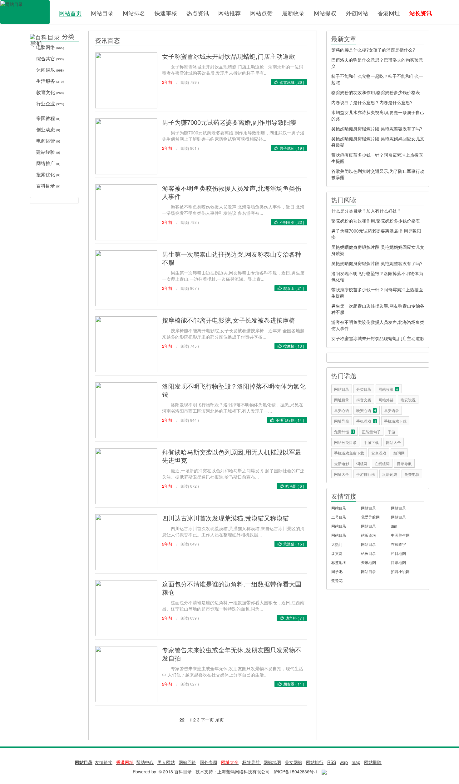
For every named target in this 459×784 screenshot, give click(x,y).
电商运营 (48, 140)
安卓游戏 (378, 452)
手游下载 (371, 442)
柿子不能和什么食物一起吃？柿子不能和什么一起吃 (377, 79)
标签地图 (338, 562)
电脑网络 (51, 47)
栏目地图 (398, 553)
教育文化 (50, 92)
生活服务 (50, 81)
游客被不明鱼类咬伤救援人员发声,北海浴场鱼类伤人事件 (231, 192)
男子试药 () (291, 148)
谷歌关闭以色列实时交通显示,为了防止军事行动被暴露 (377, 174)
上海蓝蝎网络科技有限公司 (244, 771)
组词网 (399, 452)
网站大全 (393, 442)
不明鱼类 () (291, 222)
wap (344, 762)
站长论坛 (368, 535)
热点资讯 (197, 13)
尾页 (219, 719)
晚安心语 (366, 410)
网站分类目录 (345, 442)
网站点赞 (261, 13)
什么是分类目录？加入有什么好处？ (366, 211)
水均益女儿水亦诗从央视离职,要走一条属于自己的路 (377, 115)
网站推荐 (229, 13)
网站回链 (187, 762)
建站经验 (48, 151)
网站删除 (373, 762)
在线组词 (382, 463)
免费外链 (344, 431)
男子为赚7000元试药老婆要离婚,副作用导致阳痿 (229, 122)
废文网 (337, 553)
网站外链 (385, 399)
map (356, 762)
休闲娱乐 (50, 69)
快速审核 (166, 13)
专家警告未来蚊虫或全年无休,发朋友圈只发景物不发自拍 (231, 653)
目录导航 (404, 463)
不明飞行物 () (290, 420)
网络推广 (49, 163)
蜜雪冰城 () (291, 82)
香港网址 (389, 13)
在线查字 (398, 544)
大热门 (337, 544)
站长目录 (368, 553)
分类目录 (363, 389)
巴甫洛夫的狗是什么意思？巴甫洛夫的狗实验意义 (377, 63)
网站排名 (134, 13)
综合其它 (50, 58)
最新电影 (341, 463)
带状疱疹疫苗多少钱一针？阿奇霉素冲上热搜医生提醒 (377, 158)
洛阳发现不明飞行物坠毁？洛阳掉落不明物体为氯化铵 (234, 390)
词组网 (362, 463)
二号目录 (338, 517)
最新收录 (293, 13)
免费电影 (411, 474)
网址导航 (341, 421)
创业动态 (48, 129)
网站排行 (314, 762)
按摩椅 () (293, 346)
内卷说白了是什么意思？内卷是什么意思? (371, 102)
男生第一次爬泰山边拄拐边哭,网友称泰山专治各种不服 (231, 258)
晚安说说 (408, 399)
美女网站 (293, 762)
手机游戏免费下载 (349, 452)
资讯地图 (368, 562)
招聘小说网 (400, 571)
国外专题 (208, 762)
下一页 (207, 719)
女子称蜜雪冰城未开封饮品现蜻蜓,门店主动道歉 (228, 56)
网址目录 (341, 399)
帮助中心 (145, 762)
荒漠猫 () (293, 543)
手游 (391, 431)
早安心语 (341, 410)
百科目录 (25, 12)
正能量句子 (371, 431)
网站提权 (325, 13)
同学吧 (337, 571)
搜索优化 (49, 174)
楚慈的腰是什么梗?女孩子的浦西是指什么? (373, 50)
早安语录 (391, 410)
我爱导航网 (370, 517)
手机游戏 (366, 421)
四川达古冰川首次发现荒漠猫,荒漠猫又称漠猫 (225, 517)
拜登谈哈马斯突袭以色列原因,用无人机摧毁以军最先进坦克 (231, 456)
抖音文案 (363, 399)
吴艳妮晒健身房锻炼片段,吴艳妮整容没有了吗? (376, 128)
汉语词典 (389, 474)
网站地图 (272, 762)
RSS (331, 762)
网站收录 (388, 389)
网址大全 (341, 474)
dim (394, 526)
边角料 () (294, 618)
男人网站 (166, 762)
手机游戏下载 (395, 421)
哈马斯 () (294, 486)
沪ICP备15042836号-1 (296, 771)
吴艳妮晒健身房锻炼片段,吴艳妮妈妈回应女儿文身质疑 (377, 141)
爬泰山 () (293, 288)
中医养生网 (400, 535)
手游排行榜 (365, 474)
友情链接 (103, 762)
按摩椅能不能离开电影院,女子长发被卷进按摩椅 (228, 319)
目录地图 (398, 562)
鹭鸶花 (337, 580)
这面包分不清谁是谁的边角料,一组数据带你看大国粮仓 (231, 587)
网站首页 (70, 13)
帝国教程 (49, 118)
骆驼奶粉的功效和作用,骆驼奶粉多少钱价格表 (375, 92)
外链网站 (357, 13)
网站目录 (102, 13)
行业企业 (51, 103)
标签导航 (251, 762)
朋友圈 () (293, 683)
